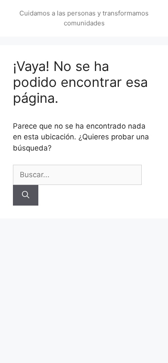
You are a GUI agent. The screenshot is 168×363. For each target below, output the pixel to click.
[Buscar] (25, 195)
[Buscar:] (77, 174)
